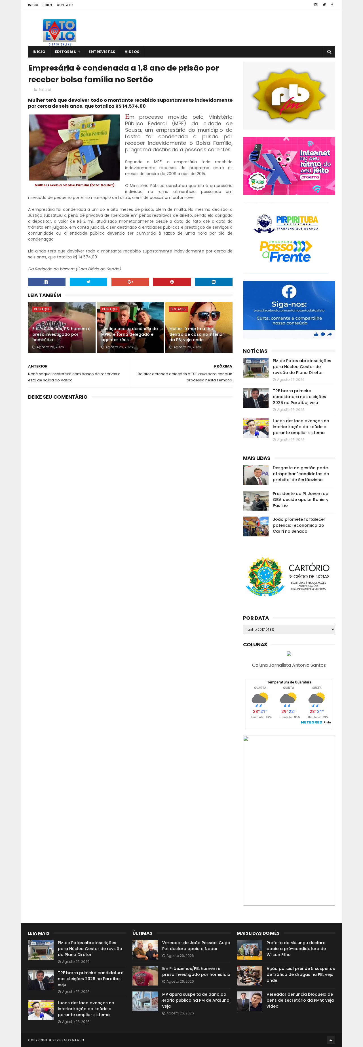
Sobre (48, 5)
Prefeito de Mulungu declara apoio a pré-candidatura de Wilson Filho (296, 948)
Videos (132, 51)
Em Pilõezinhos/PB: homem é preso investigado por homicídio (61, 334)
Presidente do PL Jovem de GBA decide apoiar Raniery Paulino (300, 499)
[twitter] (324, 4)
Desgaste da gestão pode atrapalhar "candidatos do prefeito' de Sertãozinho (301, 474)
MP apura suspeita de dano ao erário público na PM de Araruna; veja (196, 1000)
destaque (42, 309)
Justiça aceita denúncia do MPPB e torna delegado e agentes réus (129, 334)
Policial (45, 89)
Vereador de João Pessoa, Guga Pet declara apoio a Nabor (196, 946)
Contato (65, 5)
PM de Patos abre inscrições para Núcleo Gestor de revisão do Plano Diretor (302, 366)
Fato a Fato (73, 1040)
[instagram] (316, 4)
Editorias (65, 51)
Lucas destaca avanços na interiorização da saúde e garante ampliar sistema (301, 427)
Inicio (33, 5)
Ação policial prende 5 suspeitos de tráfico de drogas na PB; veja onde (301, 974)
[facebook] (332, 4)
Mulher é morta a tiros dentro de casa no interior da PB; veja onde (196, 334)
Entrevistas (102, 51)
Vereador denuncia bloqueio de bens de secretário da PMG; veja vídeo (300, 1000)
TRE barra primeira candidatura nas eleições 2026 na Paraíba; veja (299, 396)
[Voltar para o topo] (331, 1040)
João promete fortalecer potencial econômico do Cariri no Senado (299, 525)
